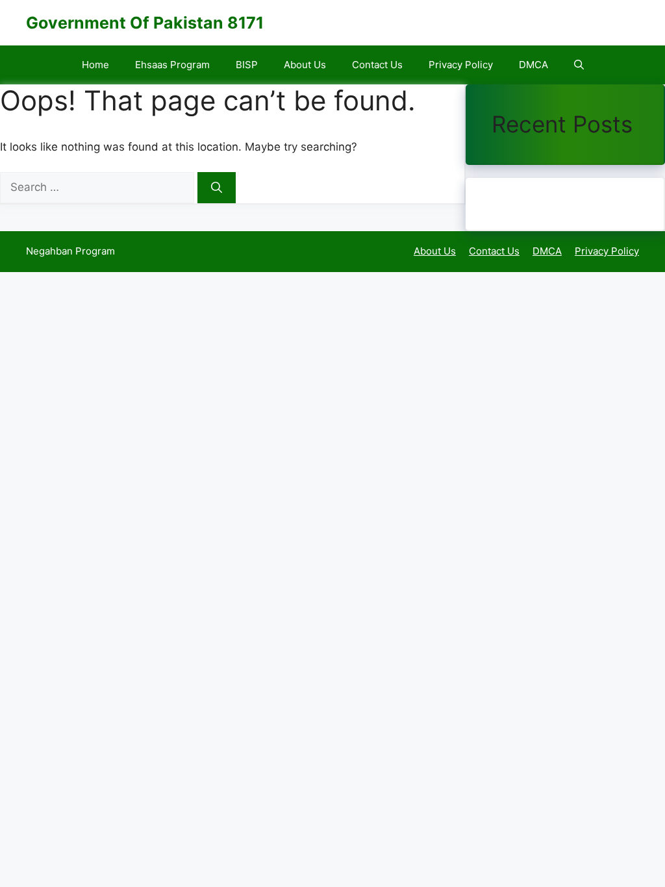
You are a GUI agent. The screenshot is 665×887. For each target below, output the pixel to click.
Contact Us (377, 64)
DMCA (533, 64)
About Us (305, 64)
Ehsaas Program (172, 64)
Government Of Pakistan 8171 (145, 22)
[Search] (216, 187)
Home (95, 64)
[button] (579, 64)
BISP (247, 64)
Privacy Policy (461, 64)
